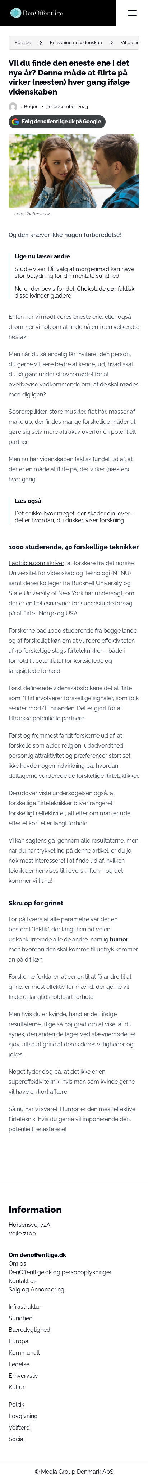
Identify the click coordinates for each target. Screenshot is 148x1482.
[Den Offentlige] (62, 13)
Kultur (17, 1387)
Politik (16, 1404)
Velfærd (19, 1427)
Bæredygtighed (29, 1329)
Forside (23, 42)
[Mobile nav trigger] (132, 13)
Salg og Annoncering (36, 1289)
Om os (17, 1263)
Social (17, 1439)
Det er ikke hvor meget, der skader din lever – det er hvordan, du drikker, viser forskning (74, 517)
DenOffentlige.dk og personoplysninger (60, 1272)
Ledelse (19, 1364)
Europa (18, 1341)
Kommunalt (24, 1352)
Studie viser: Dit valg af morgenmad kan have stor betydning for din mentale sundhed (74, 272)
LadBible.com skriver (36, 563)
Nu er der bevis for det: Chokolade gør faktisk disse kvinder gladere (74, 292)
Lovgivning (23, 1416)
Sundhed (21, 1318)
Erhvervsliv (23, 1375)
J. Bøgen (29, 106)
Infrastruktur (25, 1306)
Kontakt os (23, 1280)
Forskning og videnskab (76, 42)
